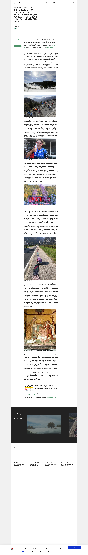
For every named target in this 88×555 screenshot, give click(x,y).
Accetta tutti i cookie (74, 547)
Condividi (15, 39)
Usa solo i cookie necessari (74, 552)
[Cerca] (71, 2)
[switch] (32, 551)
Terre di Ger (33, 394)
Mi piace (17, 46)
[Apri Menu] (73, 2)
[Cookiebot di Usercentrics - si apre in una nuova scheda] (12, 553)
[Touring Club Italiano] (19, 3)
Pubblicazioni (42, 2)
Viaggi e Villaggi (48, 2)
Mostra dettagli (53, 551)
